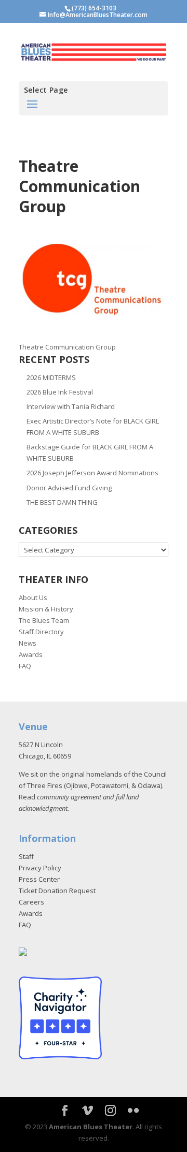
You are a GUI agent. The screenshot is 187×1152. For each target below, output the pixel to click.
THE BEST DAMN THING (62, 502)
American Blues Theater (90, 1126)
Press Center (39, 879)
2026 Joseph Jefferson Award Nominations (92, 472)
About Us (33, 597)
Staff (26, 856)
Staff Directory (41, 631)
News (27, 643)
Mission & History (46, 609)
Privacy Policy (40, 867)
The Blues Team (44, 620)
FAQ (25, 665)
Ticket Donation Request (57, 890)
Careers (31, 902)
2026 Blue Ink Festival (59, 392)
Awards (31, 654)
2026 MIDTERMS (51, 377)
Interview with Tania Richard (70, 406)
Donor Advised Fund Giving (69, 487)
